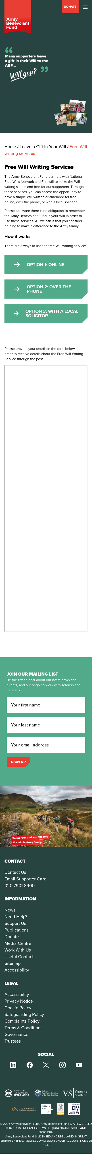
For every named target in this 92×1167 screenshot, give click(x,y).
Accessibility (16, 970)
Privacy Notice (18, 1001)
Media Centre (17, 943)
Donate (70, 6)
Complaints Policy (22, 1021)
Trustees (12, 1041)
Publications (16, 930)
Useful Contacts (20, 956)
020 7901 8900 (19, 885)
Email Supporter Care (25, 879)
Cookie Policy (17, 1007)
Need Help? (15, 916)
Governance (16, 1034)
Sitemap (12, 963)
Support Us (15, 923)
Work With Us (17, 950)
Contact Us (15, 872)
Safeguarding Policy (24, 1014)
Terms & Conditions (23, 1027)
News (9, 910)
